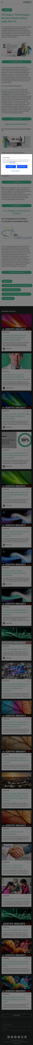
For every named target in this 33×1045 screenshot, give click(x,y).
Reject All (11, 166)
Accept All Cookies (22, 166)
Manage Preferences (15, 171)
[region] (16, 164)
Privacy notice (12, 162)
